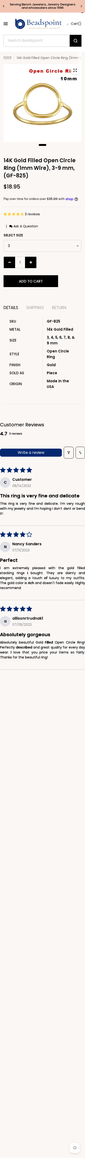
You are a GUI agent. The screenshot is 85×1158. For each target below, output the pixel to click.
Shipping (35, 308)
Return (59, 308)
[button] (14, 214)
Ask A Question (25, 226)
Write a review (31, 452)
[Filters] (69, 453)
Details (11, 308)
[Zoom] (75, 70)
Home (7, 57)
